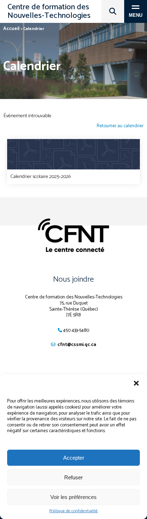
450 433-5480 (76, 330)
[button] (136, 383)
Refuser (73, 477)
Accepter (73, 458)
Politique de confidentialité (73, 511)
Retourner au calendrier (120, 126)
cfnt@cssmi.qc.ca (76, 345)
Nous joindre (73, 279)
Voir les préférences (73, 497)
